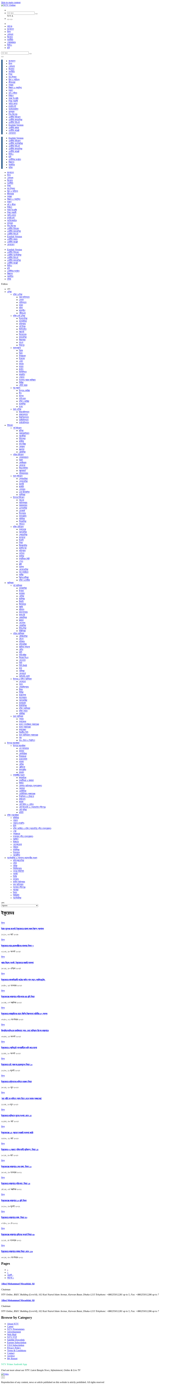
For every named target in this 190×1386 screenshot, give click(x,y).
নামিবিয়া (22, 713)
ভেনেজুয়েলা (17, 844)
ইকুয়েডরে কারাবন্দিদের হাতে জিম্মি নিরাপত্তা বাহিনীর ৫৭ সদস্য (24, 1013)
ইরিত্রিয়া (22, 631)
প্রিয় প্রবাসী (13, 101)
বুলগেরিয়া (22, 444)
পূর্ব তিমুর (22, 326)
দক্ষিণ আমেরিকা (13, 815)
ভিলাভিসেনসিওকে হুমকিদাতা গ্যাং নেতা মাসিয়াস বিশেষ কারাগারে (25, 1030)
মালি (20, 652)
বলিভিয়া (16, 817)
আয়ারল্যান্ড (23, 505)
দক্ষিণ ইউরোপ (18, 526)
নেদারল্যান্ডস (23, 457)
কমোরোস (22, 703)
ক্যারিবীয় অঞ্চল (18, 775)
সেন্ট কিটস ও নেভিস (26, 804)
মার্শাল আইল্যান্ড (19, 881)
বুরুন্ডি (21, 606)
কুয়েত (21, 366)
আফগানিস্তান (24, 297)
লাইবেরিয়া (22, 655)
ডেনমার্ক (22, 510)
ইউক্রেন (22, 438)
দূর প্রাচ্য (16, 388)
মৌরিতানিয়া (23, 636)
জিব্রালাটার (23, 545)
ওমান (21, 361)
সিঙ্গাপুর (21, 345)
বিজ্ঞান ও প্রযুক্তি (15, 87)
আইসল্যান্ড (23, 502)
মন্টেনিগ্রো (22, 548)
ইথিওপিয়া (22, 628)
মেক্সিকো (22, 767)
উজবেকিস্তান (24, 412)
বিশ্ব (9, 31)
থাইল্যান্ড (22, 323)
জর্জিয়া (21, 441)
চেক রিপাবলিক (24, 492)
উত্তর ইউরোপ (18, 497)
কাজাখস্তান (23, 414)
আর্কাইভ (12, 164)
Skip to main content (10, 2)
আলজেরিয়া (23, 700)
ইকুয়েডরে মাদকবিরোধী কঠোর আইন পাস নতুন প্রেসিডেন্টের (23, 979)
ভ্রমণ (11, 90)
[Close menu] (2, 56)
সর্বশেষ (9, 26)
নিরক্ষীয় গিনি (23, 732)
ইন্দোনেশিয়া (23, 318)
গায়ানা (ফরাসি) (18, 823)
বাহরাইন (22, 374)
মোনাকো (22, 465)
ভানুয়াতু (16, 879)
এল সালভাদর (24, 748)
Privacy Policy (14, 1348)
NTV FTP (12, 1337)
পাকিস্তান (22, 302)
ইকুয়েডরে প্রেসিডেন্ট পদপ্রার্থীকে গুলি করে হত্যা (19, 1047)
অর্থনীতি (10, 39)
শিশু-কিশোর (13, 114)
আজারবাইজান (24, 433)
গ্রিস (21, 542)
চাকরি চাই (12, 106)
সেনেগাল (22, 660)
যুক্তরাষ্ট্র (22, 769)
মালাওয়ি (22, 614)
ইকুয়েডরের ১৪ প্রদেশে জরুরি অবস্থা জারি (17, 1132)
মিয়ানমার (22, 339)
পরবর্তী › (10, 1275)
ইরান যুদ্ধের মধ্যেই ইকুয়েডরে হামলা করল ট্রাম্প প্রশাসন (22, 928)
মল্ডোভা (21, 449)
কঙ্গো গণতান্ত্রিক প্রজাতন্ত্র (29, 724)
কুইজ (11, 167)
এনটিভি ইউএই (14, 122)
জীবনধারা (12, 82)
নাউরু (15, 865)
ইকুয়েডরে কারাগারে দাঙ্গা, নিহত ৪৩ (14, 1217)
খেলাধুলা (10, 34)
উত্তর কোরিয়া (24, 390)
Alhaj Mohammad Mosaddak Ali (17, 1283)
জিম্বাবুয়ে (22, 604)
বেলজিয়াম (22, 462)
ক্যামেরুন (22, 729)
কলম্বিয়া (16, 849)
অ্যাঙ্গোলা (22, 721)
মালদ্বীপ (22, 310)
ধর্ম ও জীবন (13, 93)
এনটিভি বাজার (14, 127)
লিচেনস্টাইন (23, 468)
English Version (16, 125)
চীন (20, 393)
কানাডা (21, 751)
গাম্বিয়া (21, 671)
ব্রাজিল (15, 839)
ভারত (21, 305)
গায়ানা (15, 820)
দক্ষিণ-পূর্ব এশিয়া (19, 315)
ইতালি (21, 540)
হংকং (21, 406)
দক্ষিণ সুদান (23, 711)
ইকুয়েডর (16, 852)
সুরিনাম (15, 847)
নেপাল (21, 299)
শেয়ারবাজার (11, 42)
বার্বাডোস (22, 799)
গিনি (20, 663)
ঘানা (20, 668)
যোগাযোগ (12, 133)
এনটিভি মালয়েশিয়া (15, 119)
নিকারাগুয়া (22, 756)
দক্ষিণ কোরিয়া (24, 401)
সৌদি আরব (23, 385)
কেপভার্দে (22, 673)
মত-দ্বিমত (12, 77)
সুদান (21, 684)
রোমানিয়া (22, 452)
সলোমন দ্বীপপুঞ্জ (19, 887)
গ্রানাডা (22, 788)
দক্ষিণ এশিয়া (17, 294)
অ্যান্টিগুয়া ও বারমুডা (26, 780)
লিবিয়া (21, 692)
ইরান (21, 353)
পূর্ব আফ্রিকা (17, 585)
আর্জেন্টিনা (16, 855)
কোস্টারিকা (23, 753)
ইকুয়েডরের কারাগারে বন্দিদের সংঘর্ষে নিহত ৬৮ (18, 1234)
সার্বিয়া (21, 574)
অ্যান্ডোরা (22, 529)
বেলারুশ (22, 446)
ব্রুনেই (21, 331)
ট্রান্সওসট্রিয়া (24, 577)
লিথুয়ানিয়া (22, 521)
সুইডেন (21, 524)
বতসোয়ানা (23, 697)
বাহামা (21, 801)
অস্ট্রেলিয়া (17, 898)
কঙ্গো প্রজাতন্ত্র (25, 727)
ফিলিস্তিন (23, 372)
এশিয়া (9, 291)
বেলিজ (21, 764)
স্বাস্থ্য (11, 85)
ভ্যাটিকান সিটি (24, 558)
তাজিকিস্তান (23, 420)
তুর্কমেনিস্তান (24, 422)
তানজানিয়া (23, 588)
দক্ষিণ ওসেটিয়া (24, 580)
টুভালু (15, 892)
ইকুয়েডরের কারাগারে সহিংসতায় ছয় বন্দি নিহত (18, 996)
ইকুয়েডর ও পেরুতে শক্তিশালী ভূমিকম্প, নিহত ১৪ (19, 1149)
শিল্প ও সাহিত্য (14, 79)
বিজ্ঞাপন (11, 162)
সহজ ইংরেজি (13, 98)
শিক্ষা (10, 74)
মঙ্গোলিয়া (22, 404)
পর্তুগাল (21, 553)
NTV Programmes (15, 1329)
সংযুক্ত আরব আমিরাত (27, 380)
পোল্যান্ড (22, 489)
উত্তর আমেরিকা (13, 743)
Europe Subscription (16, 1342)
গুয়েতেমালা (23, 759)
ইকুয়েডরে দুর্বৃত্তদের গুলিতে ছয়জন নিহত (16, 1081)
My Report (12, 1358)
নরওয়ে (21, 500)
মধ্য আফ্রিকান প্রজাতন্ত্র (28, 735)
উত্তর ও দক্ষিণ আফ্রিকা (22, 679)
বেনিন (21, 649)
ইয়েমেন (22, 358)
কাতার (21, 364)
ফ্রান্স (21, 460)
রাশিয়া (21, 430)
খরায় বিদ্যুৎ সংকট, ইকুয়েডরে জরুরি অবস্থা (17, 962)
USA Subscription (15, 1345)
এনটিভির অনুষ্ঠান (15, 159)
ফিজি (15, 876)
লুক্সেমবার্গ (22, 470)
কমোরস (22, 593)
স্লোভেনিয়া (23, 481)
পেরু (14, 831)
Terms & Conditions (16, 1350)
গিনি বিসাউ (23, 665)
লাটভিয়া (22, 518)
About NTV (13, 1324)
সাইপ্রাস (22, 550)
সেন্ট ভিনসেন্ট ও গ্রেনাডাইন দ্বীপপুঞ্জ (32, 807)
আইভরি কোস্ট (24, 676)
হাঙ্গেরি (21, 484)
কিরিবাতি (16, 895)
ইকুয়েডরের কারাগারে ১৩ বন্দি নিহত (14, 1200)
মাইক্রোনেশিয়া (18, 860)
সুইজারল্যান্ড (23, 473)
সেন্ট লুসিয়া (23, 809)
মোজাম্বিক (23, 617)
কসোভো (22, 537)
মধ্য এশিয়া (17, 409)
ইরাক (21, 350)
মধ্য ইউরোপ (18, 476)
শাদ (20, 737)
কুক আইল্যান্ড (18, 884)
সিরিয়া (21, 382)
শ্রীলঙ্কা (22, 313)
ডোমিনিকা (22, 791)
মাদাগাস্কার (23, 612)
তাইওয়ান (22, 398)
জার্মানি (21, 486)
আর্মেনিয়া (22, 436)
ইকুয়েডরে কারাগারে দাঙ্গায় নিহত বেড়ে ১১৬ (17, 1251)
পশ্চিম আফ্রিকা (18, 633)
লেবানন (21, 377)
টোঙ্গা (15, 863)
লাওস (21, 342)
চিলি (14, 825)
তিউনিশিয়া (23, 705)
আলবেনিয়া (23, 532)
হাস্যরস (11, 111)
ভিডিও (9, 45)
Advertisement (14, 1332)
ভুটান (21, 307)
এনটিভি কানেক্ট (14, 130)
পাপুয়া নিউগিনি (18, 871)
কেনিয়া (21, 596)
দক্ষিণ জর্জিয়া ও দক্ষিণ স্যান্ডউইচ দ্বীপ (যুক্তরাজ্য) (32, 828)
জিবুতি (21, 601)
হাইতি (21, 812)
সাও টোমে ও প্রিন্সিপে (27, 740)
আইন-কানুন (13, 103)
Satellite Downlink (16, 1340)
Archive (11, 1356)
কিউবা (21, 783)
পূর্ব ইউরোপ (17, 428)
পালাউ (15, 873)
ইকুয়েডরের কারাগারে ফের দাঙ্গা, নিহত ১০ (16, 1166)
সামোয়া (15, 889)
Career (10, 1326)
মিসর (21, 689)
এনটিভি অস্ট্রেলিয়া (16, 143)
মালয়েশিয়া (23, 337)
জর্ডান (21, 369)
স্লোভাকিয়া (23, 478)
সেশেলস (22, 623)
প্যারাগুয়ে (16, 833)
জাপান (21, 396)
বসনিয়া (21, 556)
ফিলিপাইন (22, 329)
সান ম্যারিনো (23, 572)
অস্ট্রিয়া (22, 494)
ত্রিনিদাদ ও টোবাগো (26, 796)
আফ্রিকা (10, 582)
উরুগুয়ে (16, 841)
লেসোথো (22, 681)
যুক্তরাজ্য (22, 516)
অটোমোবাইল (13, 109)
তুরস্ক (21, 566)
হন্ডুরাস (21, 772)
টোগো (21, 639)
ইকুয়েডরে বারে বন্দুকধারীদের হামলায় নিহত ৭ (17, 945)
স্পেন (21, 561)
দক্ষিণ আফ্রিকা (24, 708)
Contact (10, 1353)
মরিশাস (21, 609)
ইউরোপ (10, 425)
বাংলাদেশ (10, 29)
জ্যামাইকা (22, 777)
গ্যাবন (21, 719)
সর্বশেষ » (10, 1278)
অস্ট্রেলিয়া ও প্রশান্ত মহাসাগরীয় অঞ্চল (22, 857)
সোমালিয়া (22, 625)
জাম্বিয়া (22, 598)
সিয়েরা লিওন (23, 657)
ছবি (8, 47)
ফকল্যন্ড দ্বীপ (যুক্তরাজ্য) (23, 836)
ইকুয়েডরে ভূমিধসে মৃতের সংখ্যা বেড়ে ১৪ (16, 1115)
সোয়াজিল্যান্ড (24, 687)
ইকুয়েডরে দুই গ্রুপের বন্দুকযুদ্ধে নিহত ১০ (17, 1064)
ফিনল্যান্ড (22, 513)
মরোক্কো (22, 695)
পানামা (21, 761)
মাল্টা (20, 564)
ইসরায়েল (22, 356)
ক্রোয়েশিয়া (23, 534)
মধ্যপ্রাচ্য (17, 347)
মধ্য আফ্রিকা (18, 716)
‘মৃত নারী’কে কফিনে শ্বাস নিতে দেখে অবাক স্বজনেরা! (21, 1098)
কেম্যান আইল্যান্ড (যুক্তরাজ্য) (30, 785)
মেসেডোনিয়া (23, 569)
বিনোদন (10, 37)
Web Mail (11, 1334)
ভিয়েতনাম (22, 334)
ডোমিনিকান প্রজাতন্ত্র (27, 793)
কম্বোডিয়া (23, 321)
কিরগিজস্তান (24, 417)
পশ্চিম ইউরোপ (18, 454)
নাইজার (21, 641)
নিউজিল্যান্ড (17, 868)
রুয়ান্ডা (21, 620)
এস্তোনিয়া (23, 508)
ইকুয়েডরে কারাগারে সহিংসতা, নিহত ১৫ (15, 1183)
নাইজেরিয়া (23, 644)
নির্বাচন (11, 95)
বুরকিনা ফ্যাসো (24, 647)
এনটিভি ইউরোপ (14, 117)
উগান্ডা (21, 590)
